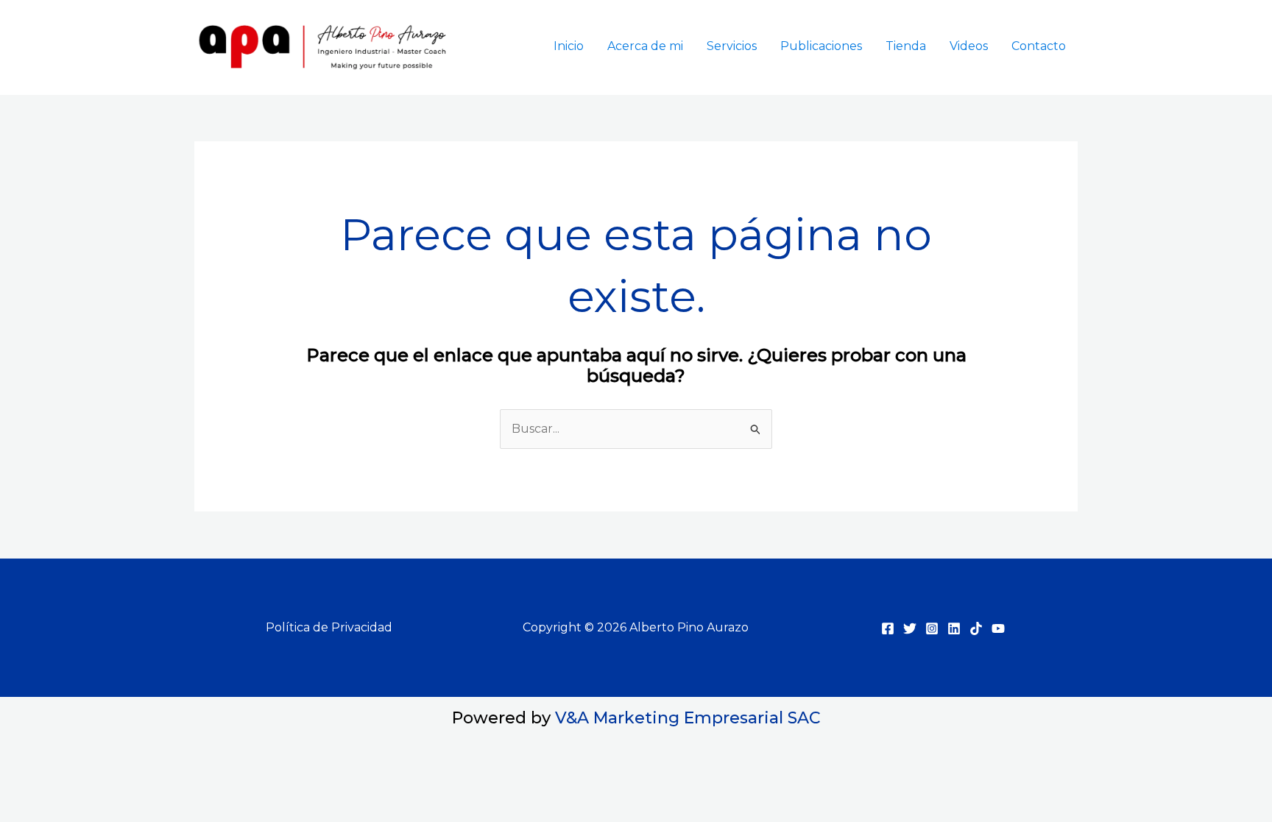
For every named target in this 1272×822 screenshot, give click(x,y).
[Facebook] (887, 628)
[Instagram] (932, 628)
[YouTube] (998, 628)
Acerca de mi (645, 46)
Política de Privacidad (329, 627)
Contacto (1038, 46)
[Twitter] (909, 628)
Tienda (906, 46)
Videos (969, 46)
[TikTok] (976, 628)
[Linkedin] (954, 628)
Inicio (569, 46)
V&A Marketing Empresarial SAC (688, 718)
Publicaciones (821, 46)
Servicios (732, 46)
